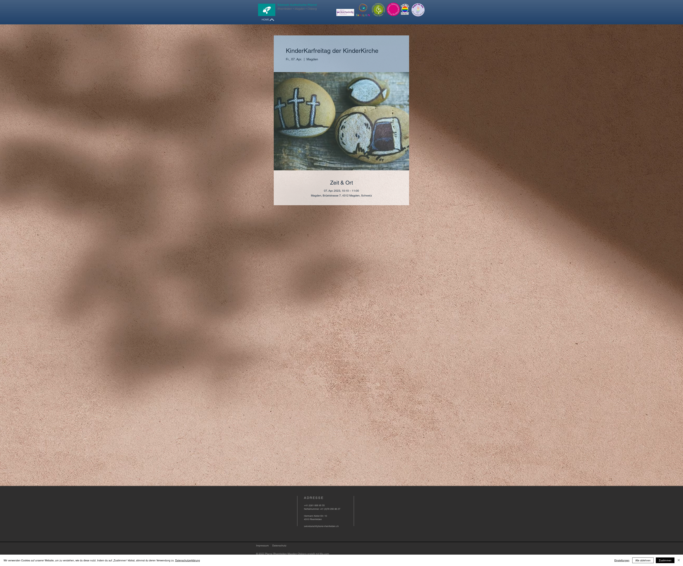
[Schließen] (679, 560)
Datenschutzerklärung (187, 560)
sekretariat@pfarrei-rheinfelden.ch (321, 526)
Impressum (262, 545)
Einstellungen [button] (621, 560)
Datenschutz (279, 545)
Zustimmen (665, 560)
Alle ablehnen (643, 560)
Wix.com (324, 553)
